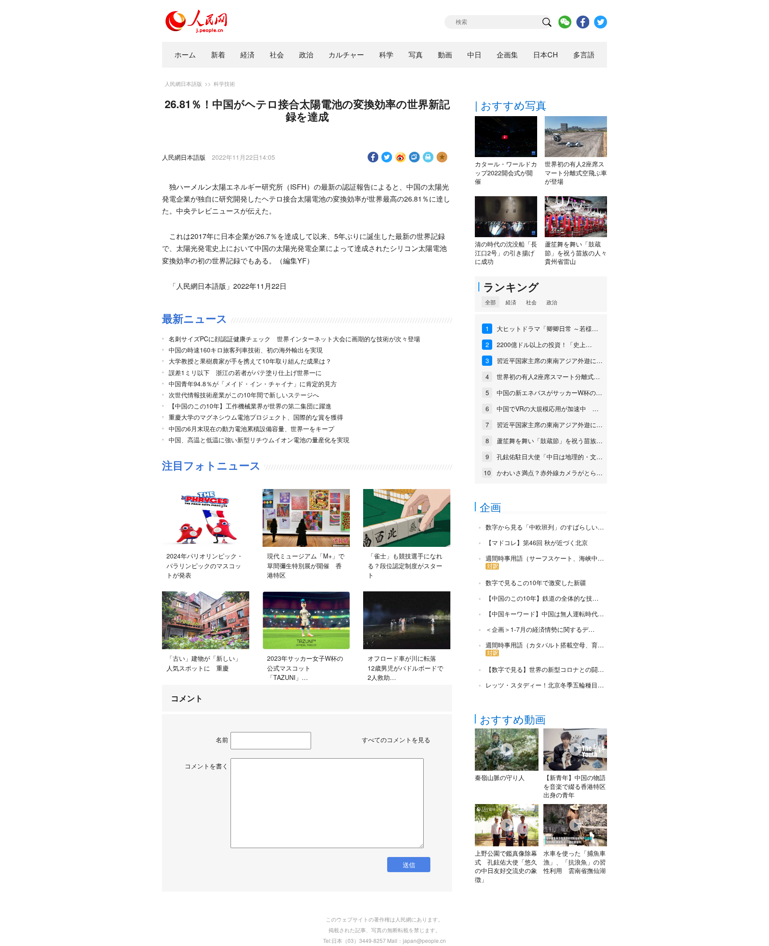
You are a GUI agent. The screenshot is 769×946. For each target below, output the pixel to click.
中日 (474, 54)
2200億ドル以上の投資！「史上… (544, 344)
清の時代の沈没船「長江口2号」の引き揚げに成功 (506, 252)
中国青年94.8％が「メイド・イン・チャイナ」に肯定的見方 (253, 383)
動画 (445, 54)
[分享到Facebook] (373, 157)
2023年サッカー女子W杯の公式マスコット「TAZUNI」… (305, 668)
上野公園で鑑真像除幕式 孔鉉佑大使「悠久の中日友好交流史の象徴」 (506, 866)
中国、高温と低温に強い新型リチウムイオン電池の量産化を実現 (259, 439)
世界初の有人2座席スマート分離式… (548, 376)
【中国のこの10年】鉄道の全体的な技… (542, 598)
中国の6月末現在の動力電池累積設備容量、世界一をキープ (251, 428)
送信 (409, 864)
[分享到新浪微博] (400, 157)
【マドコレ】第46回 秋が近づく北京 (537, 542)
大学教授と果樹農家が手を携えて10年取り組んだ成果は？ (250, 360)
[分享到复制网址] (414, 157)
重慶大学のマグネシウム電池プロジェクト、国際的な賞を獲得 (256, 416)
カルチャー (346, 54)
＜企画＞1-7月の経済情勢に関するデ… (540, 629)
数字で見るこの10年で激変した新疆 (536, 582)
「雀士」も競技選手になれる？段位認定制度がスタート (405, 565)
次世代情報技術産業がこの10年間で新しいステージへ (244, 394)
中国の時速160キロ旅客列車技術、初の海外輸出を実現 (246, 349)
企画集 (507, 54)
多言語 (584, 54)
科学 (386, 54)
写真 (416, 54)
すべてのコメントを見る (396, 739)
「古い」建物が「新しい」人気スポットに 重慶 (203, 663)
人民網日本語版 (183, 83)
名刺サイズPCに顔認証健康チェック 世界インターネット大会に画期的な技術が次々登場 (294, 338)
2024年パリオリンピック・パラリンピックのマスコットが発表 (204, 565)
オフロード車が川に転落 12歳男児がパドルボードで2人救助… (405, 668)
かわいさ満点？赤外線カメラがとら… (550, 472)
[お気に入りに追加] (442, 157)
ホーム (185, 54)
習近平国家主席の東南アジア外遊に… (550, 360)
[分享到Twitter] (387, 157)
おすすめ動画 (513, 719)
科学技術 (224, 83)
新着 (218, 54)
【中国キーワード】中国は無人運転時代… (545, 613)
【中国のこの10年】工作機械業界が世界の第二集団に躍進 (250, 405)
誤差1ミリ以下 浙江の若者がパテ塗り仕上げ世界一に (245, 372)
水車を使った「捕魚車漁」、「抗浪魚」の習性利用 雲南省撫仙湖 (574, 862)
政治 (306, 54)
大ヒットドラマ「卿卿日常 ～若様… (547, 328)
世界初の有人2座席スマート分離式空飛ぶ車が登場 (576, 172)
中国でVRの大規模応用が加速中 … (548, 408)
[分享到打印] (428, 157)
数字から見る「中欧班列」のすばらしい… (545, 526)
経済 (247, 54)
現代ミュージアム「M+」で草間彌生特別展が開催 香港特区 (305, 565)
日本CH (545, 54)
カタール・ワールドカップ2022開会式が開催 (506, 172)
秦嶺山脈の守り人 (500, 777)
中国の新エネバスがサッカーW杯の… (549, 392)
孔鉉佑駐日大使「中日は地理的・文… (550, 456)
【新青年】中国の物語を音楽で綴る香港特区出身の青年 (574, 786)
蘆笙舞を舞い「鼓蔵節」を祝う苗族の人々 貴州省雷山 (579, 252)
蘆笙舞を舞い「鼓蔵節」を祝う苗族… (550, 440)
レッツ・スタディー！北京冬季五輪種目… (545, 684)
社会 (277, 54)
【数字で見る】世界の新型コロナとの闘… (545, 669)
